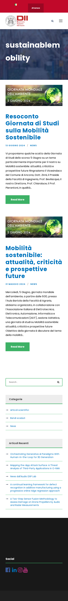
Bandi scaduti (17, 418)
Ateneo (36, 7)
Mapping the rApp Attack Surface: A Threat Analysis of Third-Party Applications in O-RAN (35, 467)
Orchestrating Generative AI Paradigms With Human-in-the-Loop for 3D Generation (34, 455)
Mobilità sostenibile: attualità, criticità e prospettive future (34, 262)
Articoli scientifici (19, 410)
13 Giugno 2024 (15, 145)
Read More (17, 199)
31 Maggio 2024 (15, 284)
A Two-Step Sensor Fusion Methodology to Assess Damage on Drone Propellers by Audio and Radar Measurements (35, 502)
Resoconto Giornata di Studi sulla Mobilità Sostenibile (32, 126)
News (33, 145)
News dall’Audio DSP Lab (23, 476)
